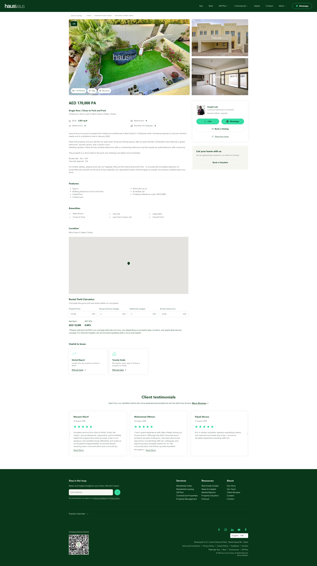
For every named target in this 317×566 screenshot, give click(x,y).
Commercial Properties (187, 495)
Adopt (257, 6)
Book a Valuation (220, 162)
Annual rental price (167, 309)
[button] (75, 16)
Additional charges (137, 309)
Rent (211, 6)
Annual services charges (109, 309)
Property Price (74, 309)
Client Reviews (233, 492)
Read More (79, 450)
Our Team (231, 489)
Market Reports (209, 492)
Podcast (205, 499)
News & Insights (209, 489)
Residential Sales (184, 486)
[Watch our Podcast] (245, 529)
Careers (230, 495)
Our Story (231, 486)
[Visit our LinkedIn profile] (232, 529)
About (230, 480)
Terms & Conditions (100, 498)
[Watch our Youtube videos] (239, 529)
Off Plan (180, 492)
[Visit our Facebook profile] (218, 529)
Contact (269, 6)
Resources (208, 480)
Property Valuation (210, 495)
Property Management (186, 499)
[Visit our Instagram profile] (225, 529)
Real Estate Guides (210, 486)
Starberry (245, 555)
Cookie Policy (222, 546)
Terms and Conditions (191, 546)
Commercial (234, 550)
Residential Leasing (185, 489)
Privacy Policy (114, 498)
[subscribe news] (117, 492)
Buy (201, 6)
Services (181, 480)
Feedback (235, 546)
